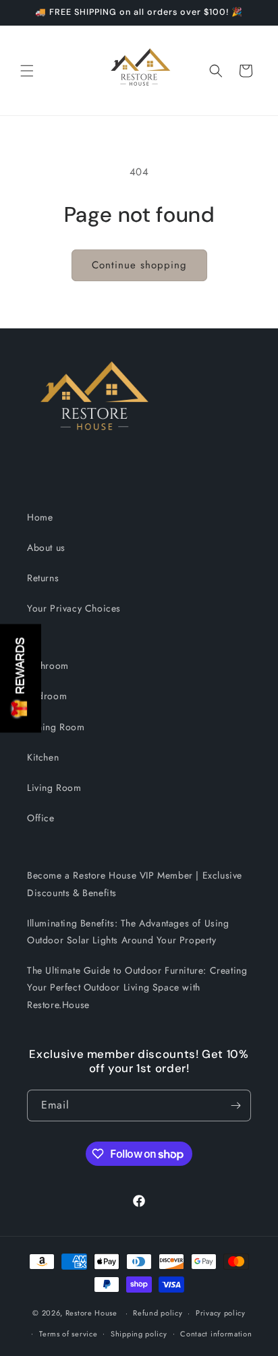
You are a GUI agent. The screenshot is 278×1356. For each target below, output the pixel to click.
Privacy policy (221, 1312)
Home (40, 517)
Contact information (216, 1333)
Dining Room (56, 727)
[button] (27, 71)
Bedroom (47, 696)
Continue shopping (139, 265)
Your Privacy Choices (74, 608)
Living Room (54, 787)
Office (41, 818)
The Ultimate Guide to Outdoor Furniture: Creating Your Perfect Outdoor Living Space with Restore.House (137, 987)
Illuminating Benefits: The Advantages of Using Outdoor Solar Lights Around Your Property (128, 931)
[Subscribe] (235, 1105)
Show (20, 678)
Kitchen (43, 757)
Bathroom (48, 665)
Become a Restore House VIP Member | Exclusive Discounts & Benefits (134, 883)
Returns (43, 578)
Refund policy (157, 1312)
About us (46, 547)
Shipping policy (139, 1333)
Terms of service (68, 1333)
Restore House (91, 1312)
